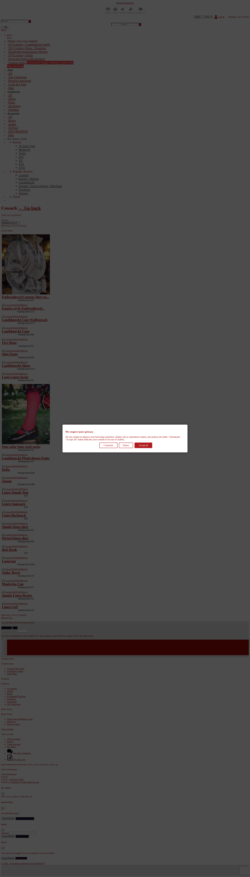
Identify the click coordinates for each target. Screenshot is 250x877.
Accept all (143, 445)
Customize (108, 445)
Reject (126, 445)
